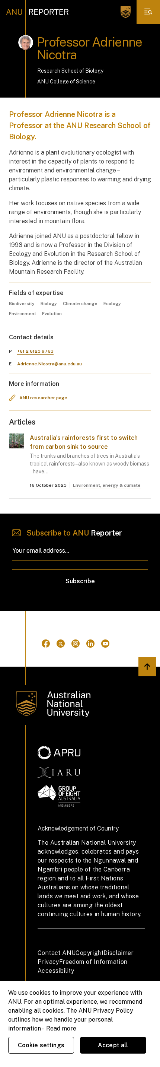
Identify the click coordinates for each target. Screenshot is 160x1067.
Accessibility (56, 970)
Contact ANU (57, 952)
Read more (61, 1028)
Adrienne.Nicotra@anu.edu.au (49, 363)
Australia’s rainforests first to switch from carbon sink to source (84, 442)
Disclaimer (118, 952)
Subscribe (80, 581)
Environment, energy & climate (107, 485)
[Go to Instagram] (75, 643)
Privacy (48, 961)
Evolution (52, 313)
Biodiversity (22, 303)
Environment (22, 313)
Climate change (80, 303)
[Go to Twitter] (60, 643)
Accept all (113, 1045)
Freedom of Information (93, 961)
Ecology (112, 303)
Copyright (89, 952)
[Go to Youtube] (105, 643)
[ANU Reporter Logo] (37, 12)
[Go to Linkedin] (90, 643)
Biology (49, 303)
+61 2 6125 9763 (35, 351)
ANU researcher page (43, 397)
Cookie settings (41, 1045)
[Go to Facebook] (45, 643)
